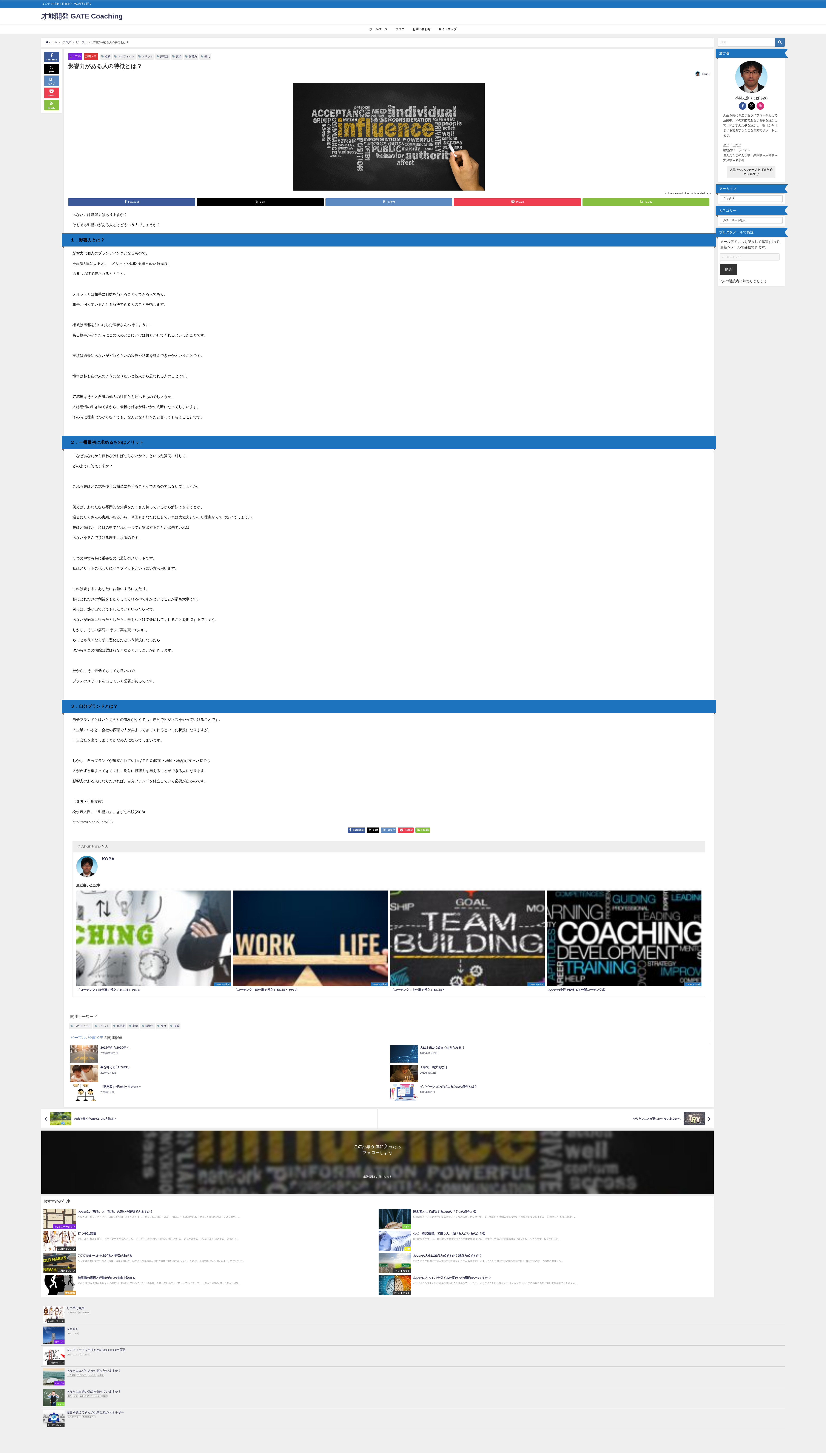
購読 (728, 269)
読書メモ (91, 56)
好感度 (164, 56)
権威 (107, 56)
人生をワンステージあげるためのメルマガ (751, 171)
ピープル (75, 56)
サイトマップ (448, 29)
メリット (147, 56)
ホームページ (378, 29)
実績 (178, 56)
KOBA (705, 73)
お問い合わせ (422, 29)
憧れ (207, 56)
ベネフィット (126, 56)
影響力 (193, 56)
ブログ (399, 29)
